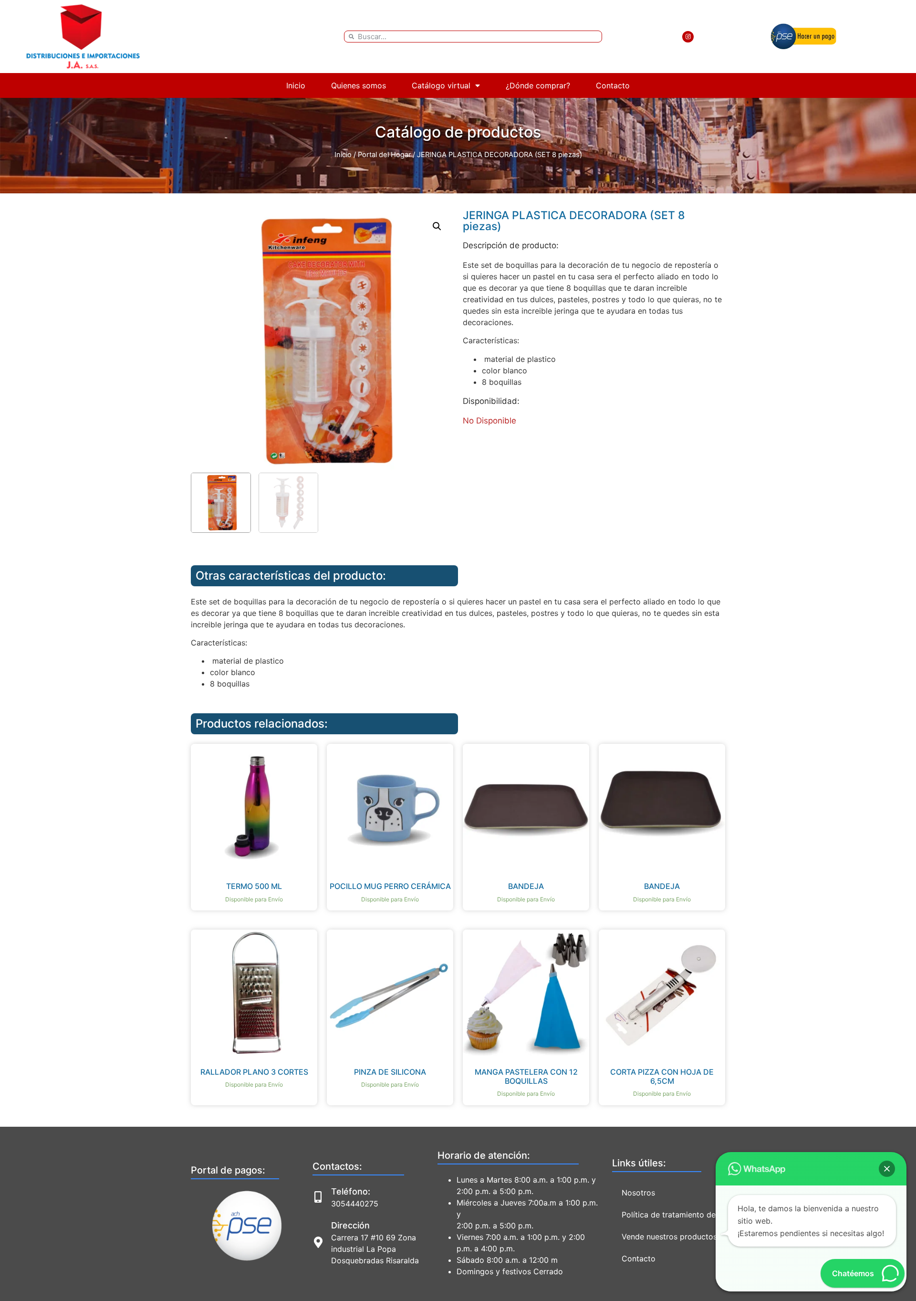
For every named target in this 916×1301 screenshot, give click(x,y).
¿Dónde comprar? (538, 85)
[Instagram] (688, 36)
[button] (437, 226)
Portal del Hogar (384, 154)
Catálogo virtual (441, 85)
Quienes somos (358, 85)
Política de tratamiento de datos (680, 1214)
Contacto (613, 85)
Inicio (295, 85)
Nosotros (638, 1192)
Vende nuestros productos (669, 1236)
